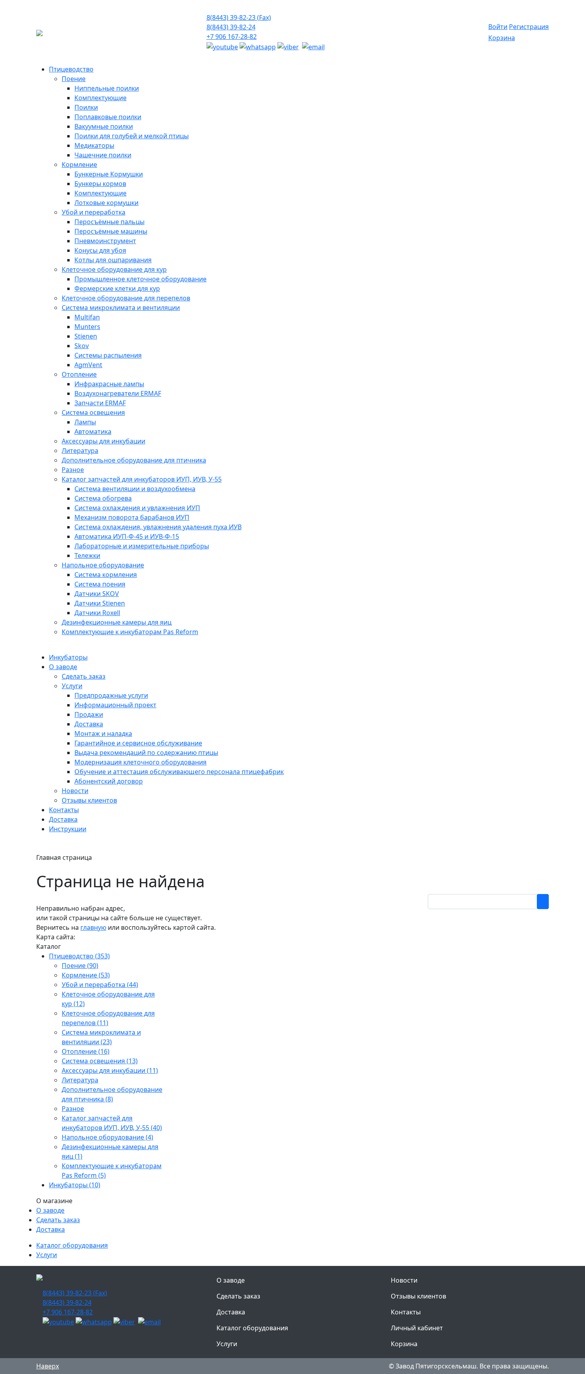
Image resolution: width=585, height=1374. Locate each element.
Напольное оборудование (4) (107, 1137)
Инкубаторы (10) (74, 1184)
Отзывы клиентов (418, 1296)
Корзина (501, 37)
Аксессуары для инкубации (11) (110, 1070)
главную (93, 927)
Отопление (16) (85, 1051)
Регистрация (529, 26)
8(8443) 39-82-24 (231, 27)
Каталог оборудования (72, 1245)
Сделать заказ (58, 1219)
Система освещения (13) (100, 1061)
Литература (80, 1080)
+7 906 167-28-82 (232, 36)
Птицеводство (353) (79, 956)
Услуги (46, 1254)
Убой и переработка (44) (100, 984)
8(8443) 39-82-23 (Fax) (239, 17)
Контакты (406, 1312)
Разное (73, 1108)
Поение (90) (80, 965)
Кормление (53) (86, 975)
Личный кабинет (417, 1328)
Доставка (50, 1229)
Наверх (47, 1366)
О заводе (50, 1210)
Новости (404, 1280)
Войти (497, 26)
